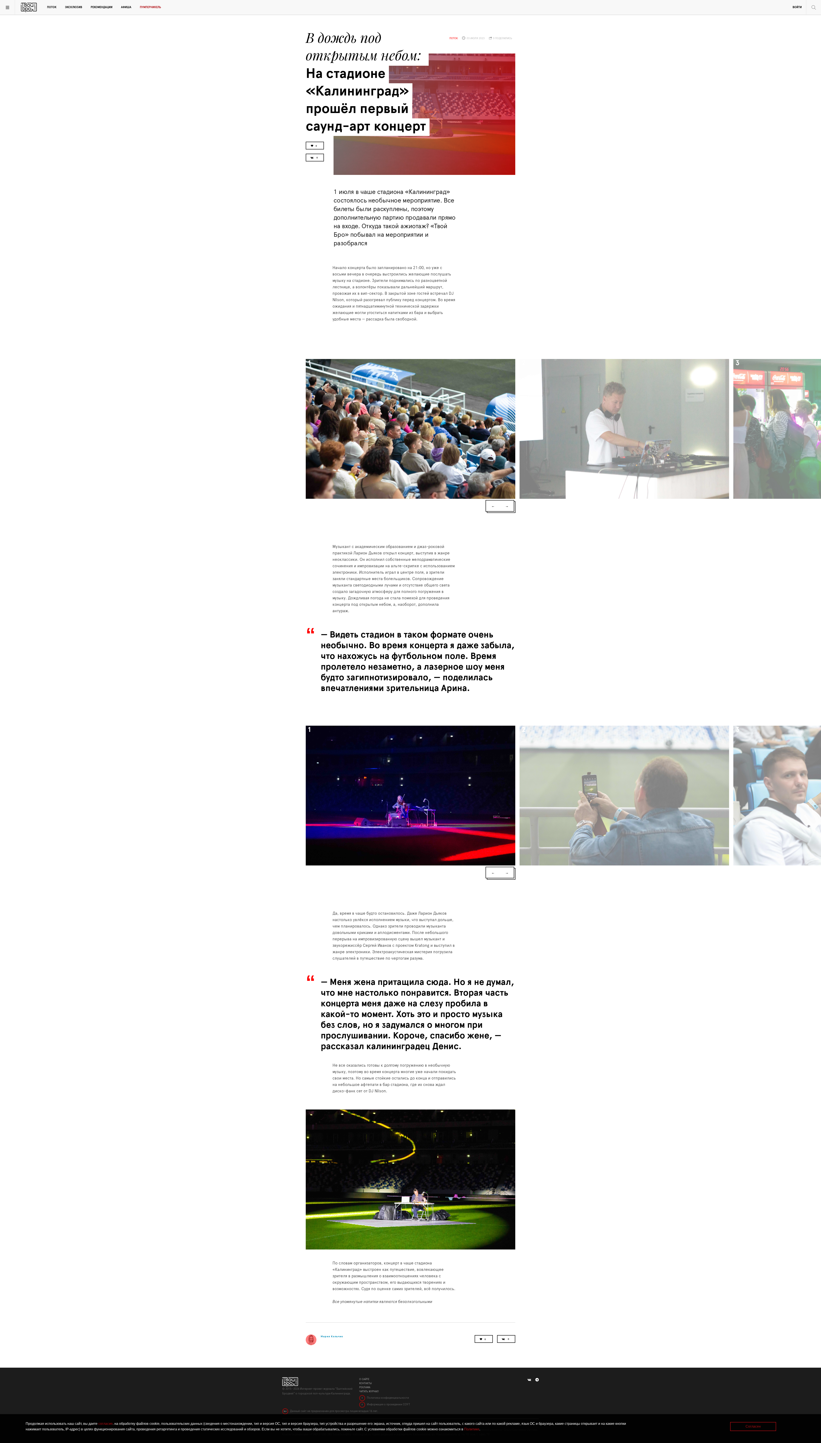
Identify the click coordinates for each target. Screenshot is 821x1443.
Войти (797, 7)
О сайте (364, 1379)
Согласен (753, 1426)
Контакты (365, 1383)
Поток (51, 7)
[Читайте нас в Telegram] (537, 1380)
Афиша (126, 7)
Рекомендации (101, 7)
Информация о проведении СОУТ (388, 1404)
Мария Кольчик (332, 1336)
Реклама (364, 1387)
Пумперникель (150, 7)
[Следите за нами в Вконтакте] (529, 1380)
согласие (105, 1423)
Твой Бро (28, 7)
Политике (471, 1429)
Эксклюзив (73, 7)
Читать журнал (369, 1391)
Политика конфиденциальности (387, 1398)
